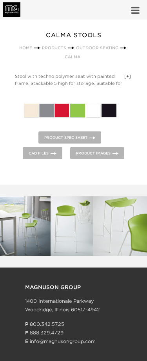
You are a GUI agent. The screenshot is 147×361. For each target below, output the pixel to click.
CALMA (72, 56)
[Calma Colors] (70, 126)
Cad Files (39, 153)
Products (54, 47)
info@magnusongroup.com (63, 341)
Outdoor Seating (97, 47)
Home (25, 47)
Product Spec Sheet (65, 137)
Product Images (93, 153)
